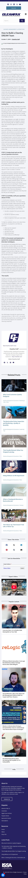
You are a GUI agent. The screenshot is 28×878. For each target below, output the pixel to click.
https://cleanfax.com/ (17, 356)
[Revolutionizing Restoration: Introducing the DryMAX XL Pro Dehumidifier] (14, 748)
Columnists (4, 811)
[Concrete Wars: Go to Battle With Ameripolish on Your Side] (14, 619)
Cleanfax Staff (16, 39)
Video (7, 402)
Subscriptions (4, 820)
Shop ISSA (3, 834)
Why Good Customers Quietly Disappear (11, 843)
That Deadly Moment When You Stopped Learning (13, 851)
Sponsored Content (6, 818)
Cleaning (21, 505)
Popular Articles (5, 815)
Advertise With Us (5, 808)
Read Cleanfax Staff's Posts (9, 345)
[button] (8, 4)
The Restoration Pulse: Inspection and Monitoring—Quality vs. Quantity (13, 423)
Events (3, 829)
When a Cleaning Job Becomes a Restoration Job (13, 857)
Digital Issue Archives (6, 813)
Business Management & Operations (14, 29)
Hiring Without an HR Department (13, 475)
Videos (3, 832)
